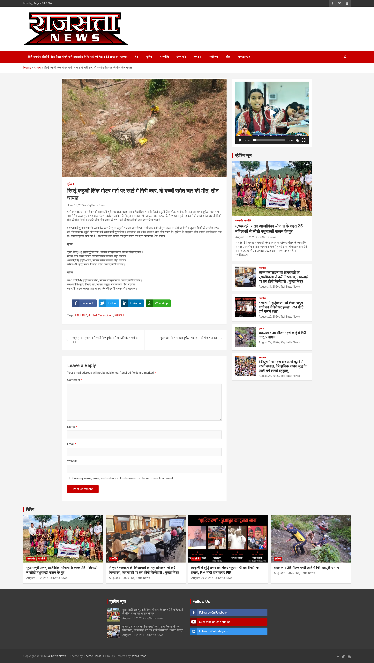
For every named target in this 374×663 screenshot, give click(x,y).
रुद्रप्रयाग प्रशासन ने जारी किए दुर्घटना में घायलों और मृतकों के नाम (105, 340)
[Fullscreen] (304, 140)
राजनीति (164, 56)
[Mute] (297, 140)
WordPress (139, 656)
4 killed (92, 315)
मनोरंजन (213, 56)
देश (136, 56)
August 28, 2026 (269, 375)
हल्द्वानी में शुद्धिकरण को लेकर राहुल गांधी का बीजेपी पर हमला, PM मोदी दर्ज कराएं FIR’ (281, 307)
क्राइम (197, 56)
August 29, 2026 (269, 316)
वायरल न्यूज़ (244, 56)
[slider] (269, 140)
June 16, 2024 (76, 205)
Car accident (105, 315)
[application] (272, 113)
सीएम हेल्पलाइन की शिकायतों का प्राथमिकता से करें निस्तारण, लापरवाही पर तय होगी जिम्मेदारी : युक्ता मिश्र (283, 277)
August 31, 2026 (245, 237)
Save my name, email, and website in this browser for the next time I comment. (123, 478)
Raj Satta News (96, 205)
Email (71, 444)
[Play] (240, 140)
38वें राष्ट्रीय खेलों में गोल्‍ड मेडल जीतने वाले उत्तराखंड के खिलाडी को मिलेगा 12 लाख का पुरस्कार (77, 56)
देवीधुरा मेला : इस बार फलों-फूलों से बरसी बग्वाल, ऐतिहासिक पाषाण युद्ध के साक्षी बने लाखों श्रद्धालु (282, 366)
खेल (228, 56)
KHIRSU (119, 315)
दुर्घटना (70, 183)
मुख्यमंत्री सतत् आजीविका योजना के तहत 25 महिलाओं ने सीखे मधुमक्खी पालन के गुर (61, 570)
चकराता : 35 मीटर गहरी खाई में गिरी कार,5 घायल (282, 335)
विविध (30, 509)
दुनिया (149, 56)
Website (72, 461)
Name (72, 427)
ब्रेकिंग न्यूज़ (243, 155)
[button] (272, 113)
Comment (74, 380)
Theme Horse (92, 656)
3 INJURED (80, 315)
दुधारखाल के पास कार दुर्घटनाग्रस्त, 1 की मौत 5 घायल (188, 338)
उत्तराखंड (181, 56)
